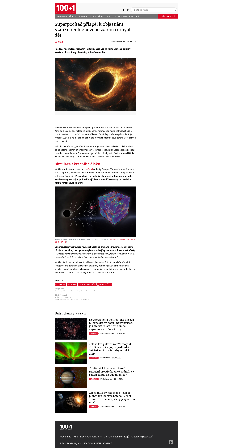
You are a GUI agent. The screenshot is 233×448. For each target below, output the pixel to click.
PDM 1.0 (68, 297)
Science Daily (75, 291)
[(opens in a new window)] (123, 9)
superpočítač (105, 284)
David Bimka (105, 358)
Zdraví (108, 16)
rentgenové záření (88, 284)
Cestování (135, 16)
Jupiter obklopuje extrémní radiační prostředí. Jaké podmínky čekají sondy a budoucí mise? (111, 371)
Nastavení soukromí (91, 436)
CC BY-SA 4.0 (84, 299)
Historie (62, 16)
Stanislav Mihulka (118, 42)
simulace (72, 284)
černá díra (60, 284)
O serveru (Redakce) (142, 436)
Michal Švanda (106, 379)
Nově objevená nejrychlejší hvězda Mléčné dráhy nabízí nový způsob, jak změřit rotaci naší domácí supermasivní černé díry (111, 324)
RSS (75, 436)
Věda (100, 16)
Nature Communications (89, 291)
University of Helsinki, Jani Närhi (66, 299)
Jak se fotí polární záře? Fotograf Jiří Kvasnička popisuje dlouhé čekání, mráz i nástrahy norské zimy (110, 348)
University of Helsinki (62, 291)
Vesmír (83, 16)
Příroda (73, 16)
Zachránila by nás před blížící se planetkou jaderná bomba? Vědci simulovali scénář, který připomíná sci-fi (112, 397)
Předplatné (168, 16)
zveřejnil (88, 169)
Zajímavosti (120, 16)
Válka (92, 16)
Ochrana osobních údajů (116, 436)
